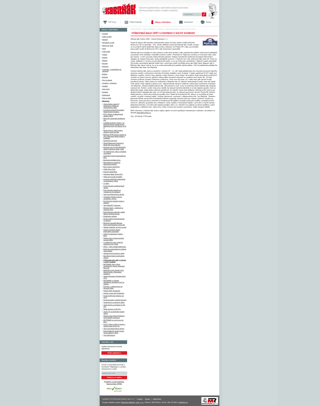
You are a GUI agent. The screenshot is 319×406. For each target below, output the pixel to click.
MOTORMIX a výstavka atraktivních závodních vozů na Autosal (113, 282)
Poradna (105, 92)
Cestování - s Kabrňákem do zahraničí (111, 70)
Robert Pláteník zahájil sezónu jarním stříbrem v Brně (113, 332)
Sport (104, 49)
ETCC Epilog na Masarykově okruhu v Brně (113, 115)
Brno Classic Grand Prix (111, 167)
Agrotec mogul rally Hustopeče (113, 293)
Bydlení (104, 74)
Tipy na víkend (107, 80)
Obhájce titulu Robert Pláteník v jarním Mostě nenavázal (114, 317)
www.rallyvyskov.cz (144, 113)
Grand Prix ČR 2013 (110, 141)
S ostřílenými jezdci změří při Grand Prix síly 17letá (113, 243)
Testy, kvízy (106, 89)
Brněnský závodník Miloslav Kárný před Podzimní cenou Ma (114, 224)
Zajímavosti (106, 95)
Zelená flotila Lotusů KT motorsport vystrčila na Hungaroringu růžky (111, 106)
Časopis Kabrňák (136, 29)
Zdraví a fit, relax (107, 46)
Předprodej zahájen (110, 216)
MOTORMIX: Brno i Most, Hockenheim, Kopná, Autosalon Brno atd (114, 266)
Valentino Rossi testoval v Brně (113, 253)
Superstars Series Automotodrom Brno (114, 157)
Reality (208, 22)
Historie (104, 57)
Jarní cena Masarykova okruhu (113, 194)
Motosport (105, 101)
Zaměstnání (188, 22)
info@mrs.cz (183, 402)
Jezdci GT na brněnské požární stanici (113, 312)
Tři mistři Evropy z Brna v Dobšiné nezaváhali (114, 152)
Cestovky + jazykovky (109, 83)
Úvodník (105, 34)
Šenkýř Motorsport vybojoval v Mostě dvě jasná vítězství (113, 144)
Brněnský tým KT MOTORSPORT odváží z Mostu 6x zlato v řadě (114, 148)
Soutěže (105, 86)
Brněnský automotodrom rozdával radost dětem (114, 250)
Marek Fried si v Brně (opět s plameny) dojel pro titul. (113, 131)
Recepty (105, 63)
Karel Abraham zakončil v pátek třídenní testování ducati (114, 213)
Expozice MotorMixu (110, 172)
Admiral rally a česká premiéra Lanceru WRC (113, 239)
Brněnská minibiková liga (111, 160)
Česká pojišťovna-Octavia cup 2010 (113, 296)
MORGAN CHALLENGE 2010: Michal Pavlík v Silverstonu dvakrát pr (113, 272)
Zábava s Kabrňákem (163, 22)
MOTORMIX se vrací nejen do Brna (113, 321)
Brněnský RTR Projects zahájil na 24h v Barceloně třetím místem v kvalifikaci (114, 136)
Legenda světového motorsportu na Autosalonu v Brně (114, 180)
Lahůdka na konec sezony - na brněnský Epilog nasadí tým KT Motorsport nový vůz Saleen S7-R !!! (114, 125)
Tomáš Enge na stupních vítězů (113, 302)
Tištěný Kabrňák (135, 22)
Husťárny (105, 66)
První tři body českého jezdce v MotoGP (113, 202)
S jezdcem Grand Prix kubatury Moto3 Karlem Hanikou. (113, 111)
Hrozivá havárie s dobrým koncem (114, 300)
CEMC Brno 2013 (109, 169)
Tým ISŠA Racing (109, 335)
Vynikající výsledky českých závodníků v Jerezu (112, 198)
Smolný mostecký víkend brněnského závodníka (111, 230)
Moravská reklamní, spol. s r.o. (132, 402)
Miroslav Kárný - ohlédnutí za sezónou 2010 (113, 209)
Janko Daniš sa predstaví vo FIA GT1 (114, 306)
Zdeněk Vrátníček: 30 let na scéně (114, 227)
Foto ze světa (106, 98)
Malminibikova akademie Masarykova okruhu (111, 163)
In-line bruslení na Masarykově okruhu (113, 187)
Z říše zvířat (106, 52)
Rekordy (105, 77)
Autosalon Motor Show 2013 (113, 174)
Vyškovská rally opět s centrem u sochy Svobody (114, 261)
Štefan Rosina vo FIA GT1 (112, 309)
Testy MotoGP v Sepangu (111, 205)
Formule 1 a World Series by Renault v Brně (113, 287)
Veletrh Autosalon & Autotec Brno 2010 (114, 277)
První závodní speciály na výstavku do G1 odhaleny (112, 191)
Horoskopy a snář (108, 43)
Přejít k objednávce (114, 353)
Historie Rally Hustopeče (111, 291)
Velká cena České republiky (112, 177)
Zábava (104, 60)
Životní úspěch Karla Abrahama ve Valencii (114, 220)
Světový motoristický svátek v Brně (113, 235)
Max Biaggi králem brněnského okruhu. (113, 257)
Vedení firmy (157, 399)
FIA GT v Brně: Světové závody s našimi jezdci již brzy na (114, 325)
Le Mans (106, 183)
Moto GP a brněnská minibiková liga (114, 119)
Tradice (104, 55)
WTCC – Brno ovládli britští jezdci (114, 247)
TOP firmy (112, 22)
